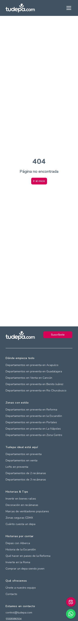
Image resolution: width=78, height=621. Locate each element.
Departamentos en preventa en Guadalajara (34, 371)
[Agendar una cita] (71, 602)
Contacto (11, 594)
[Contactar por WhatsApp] (71, 614)
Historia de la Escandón (21, 549)
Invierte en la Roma (18, 562)
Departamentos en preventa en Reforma (31, 409)
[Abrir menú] (68, 8)
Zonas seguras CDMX (19, 518)
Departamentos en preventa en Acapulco (32, 365)
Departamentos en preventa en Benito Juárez (34, 384)
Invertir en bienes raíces (21, 499)
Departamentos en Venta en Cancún (29, 378)
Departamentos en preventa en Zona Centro (34, 435)
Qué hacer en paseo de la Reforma (28, 556)
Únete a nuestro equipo (21, 588)
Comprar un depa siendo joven (25, 569)
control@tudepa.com (19, 612)
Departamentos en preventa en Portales (31, 422)
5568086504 (14, 619)
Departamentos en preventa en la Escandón (34, 416)
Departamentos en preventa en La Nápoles (33, 429)
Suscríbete (58, 335)
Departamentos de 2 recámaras (26, 473)
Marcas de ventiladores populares (27, 511)
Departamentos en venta (21, 460)
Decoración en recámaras (22, 505)
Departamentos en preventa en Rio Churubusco (36, 390)
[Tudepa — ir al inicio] (20, 8)
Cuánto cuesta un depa (20, 524)
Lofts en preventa (17, 467)
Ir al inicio (39, 181)
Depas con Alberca (18, 543)
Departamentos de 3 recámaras (26, 479)
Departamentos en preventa (24, 454)
